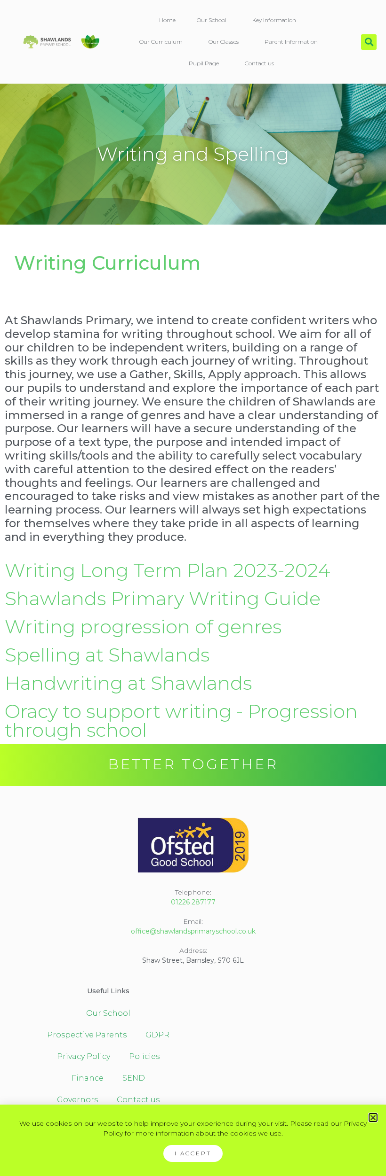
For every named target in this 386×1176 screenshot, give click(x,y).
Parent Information (291, 41)
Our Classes (224, 41)
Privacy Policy (83, 1056)
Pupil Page (204, 63)
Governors (77, 1099)
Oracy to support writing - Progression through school (181, 720)
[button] (369, 42)
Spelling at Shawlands (107, 654)
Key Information (274, 19)
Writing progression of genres (143, 626)
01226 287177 (193, 902)
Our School (211, 19)
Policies (144, 1056)
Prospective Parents (87, 1034)
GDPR (157, 1034)
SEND (133, 1078)
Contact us (259, 63)
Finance (88, 1078)
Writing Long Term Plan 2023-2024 (167, 570)
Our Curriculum (161, 41)
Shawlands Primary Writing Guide (163, 598)
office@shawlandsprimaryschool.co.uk (193, 931)
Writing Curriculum (107, 262)
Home (167, 19)
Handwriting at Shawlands (128, 682)
